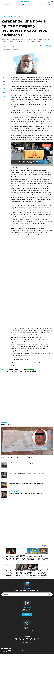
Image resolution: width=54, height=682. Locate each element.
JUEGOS (4, 4)
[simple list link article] (27, 441)
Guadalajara (22, 4)
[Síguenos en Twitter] (20, 639)
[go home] (27, 648)
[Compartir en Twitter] (41, 45)
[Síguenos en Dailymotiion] (38, 638)
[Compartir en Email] (47, 45)
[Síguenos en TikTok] (31, 639)
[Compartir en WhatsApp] (34, 45)
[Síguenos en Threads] (34, 639)
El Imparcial (6, 17)
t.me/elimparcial (27, 628)
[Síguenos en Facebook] (16, 639)
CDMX (8, 4)
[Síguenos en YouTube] (27, 638)
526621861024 (27, 609)
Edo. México (14, 4)
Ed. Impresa (43, 4)
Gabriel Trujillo (6, 45)
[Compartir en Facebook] (37, 45)
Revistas (49, 4)
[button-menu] (2, 2)
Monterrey (29, 4)
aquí (35, 371)
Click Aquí (27, 614)
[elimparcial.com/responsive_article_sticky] (53, 672)
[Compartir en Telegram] (44, 45)
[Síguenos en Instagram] (23, 639)
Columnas (36, 4)
